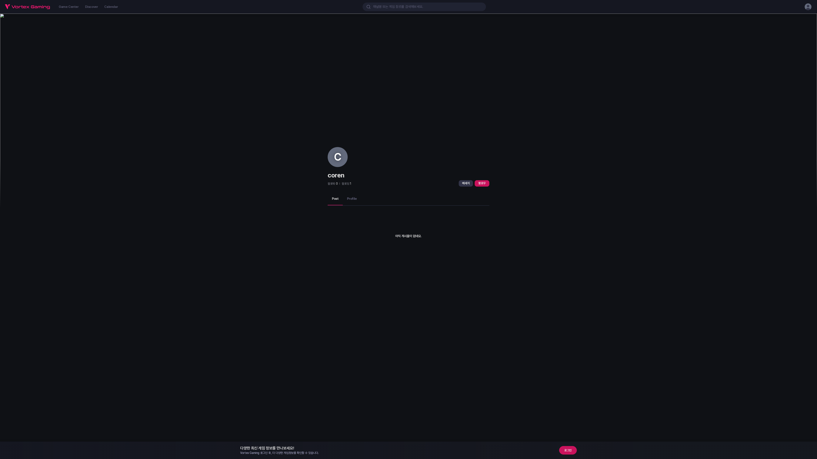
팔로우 (482, 183)
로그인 (568, 450)
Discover (91, 7)
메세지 (466, 183)
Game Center (69, 7)
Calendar (111, 7)
